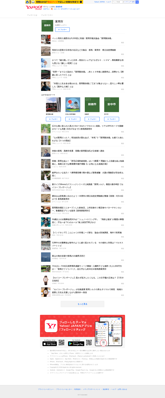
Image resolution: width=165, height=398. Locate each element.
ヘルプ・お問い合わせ (119, 389)
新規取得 (59, 7)
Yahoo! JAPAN (99, 2)
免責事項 (106, 389)
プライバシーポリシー (46, 389)
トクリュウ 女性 (129, 2)
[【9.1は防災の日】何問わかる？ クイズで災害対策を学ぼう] (54, 2)
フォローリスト (47, 15)
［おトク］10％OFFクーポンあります (66, 9)
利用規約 (77, 389)
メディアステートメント (91, 389)
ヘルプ (108, 2)
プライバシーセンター (64, 389)
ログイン (46, 9)
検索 (137, 2)
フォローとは (32, 15)
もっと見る (82, 304)
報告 (122, 42)
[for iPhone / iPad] (49, 343)
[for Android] (76, 343)
